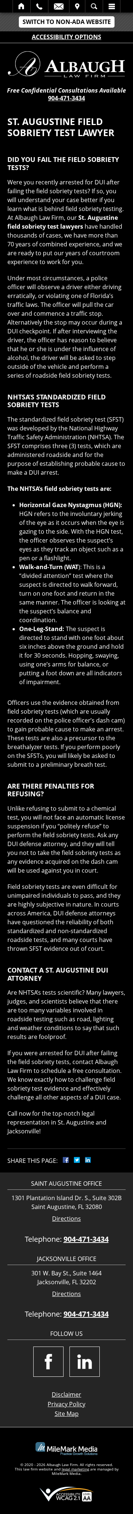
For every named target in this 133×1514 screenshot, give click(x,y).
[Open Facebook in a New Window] (48, 1362)
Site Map (67, 1414)
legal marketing (75, 1469)
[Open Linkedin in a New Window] (84, 1362)
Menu (111, 6)
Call (39, 6)
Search (94, 6)
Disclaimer (66, 1394)
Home (21, 6)
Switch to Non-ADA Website (67, 22)
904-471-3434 (66, 98)
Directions (66, 1219)
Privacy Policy (66, 1404)
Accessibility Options (66, 37)
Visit (77, 6)
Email (58, 6)
